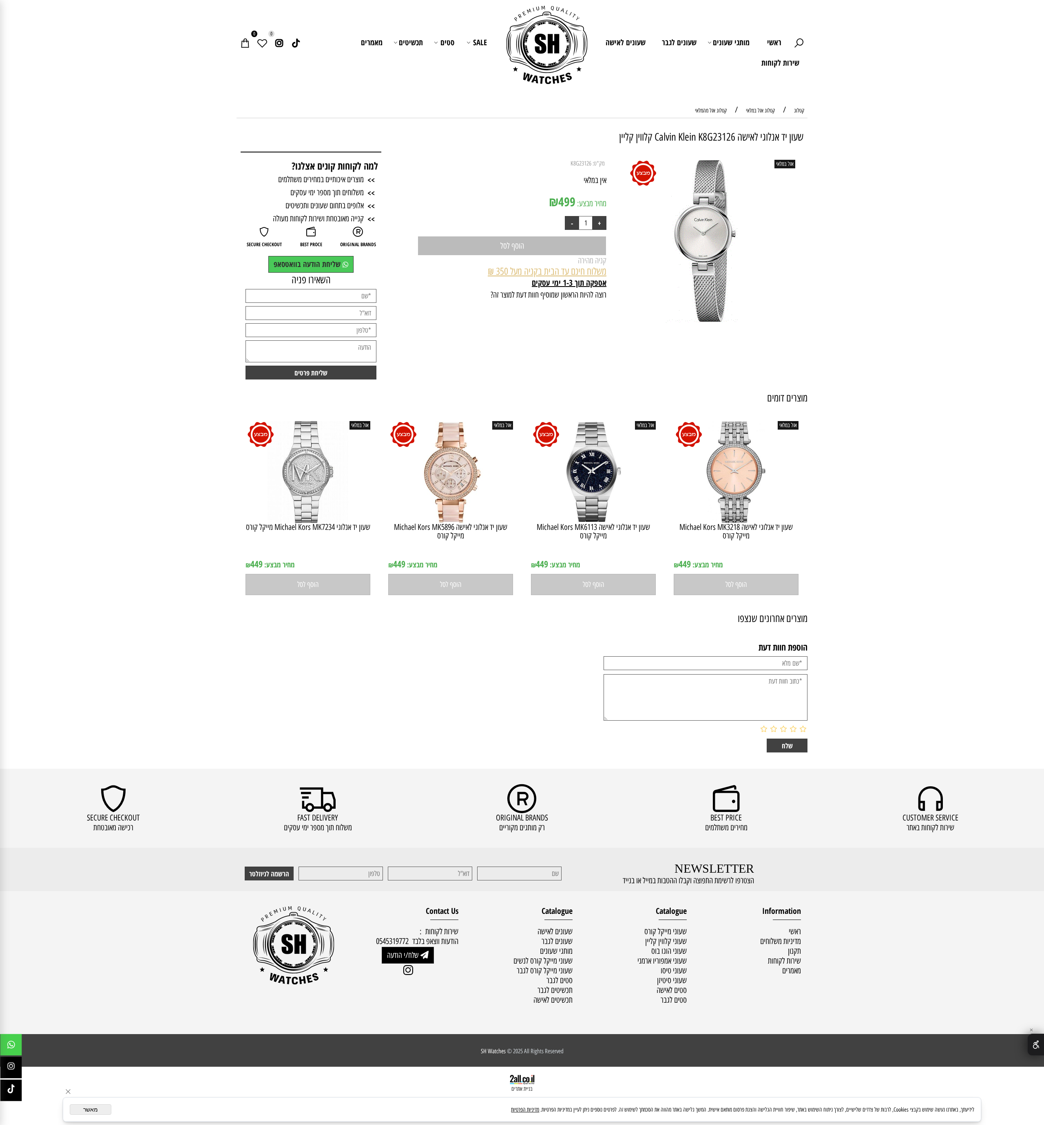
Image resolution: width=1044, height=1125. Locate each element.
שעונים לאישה (626, 42)
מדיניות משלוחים (780, 941)
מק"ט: (599, 163)
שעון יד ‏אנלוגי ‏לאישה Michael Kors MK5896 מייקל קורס (450, 531)
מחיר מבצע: (590, 203)
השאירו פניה (311, 280)
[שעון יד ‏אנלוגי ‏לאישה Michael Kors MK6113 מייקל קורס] (593, 520)
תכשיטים (411, 42)
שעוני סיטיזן (672, 980)
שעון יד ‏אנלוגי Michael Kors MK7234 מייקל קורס (308, 527)
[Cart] (245, 42)
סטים (447, 42)
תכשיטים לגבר (555, 990)
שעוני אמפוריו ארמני (662, 961)
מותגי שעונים (731, 42)
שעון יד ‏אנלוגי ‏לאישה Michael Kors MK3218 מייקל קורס (736, 531)
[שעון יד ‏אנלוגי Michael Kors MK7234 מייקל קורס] (308, 520)
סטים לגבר (674, 1000)
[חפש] (798, 42)
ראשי (774, 42)
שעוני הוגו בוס (669, 951)
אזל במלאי (785, 164)
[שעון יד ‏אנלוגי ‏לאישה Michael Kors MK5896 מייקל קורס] (451, 520)
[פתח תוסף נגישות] (1035, 1045)
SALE (480, 42)
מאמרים (372, 42)
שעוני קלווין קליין (666, 941)
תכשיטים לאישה (553, 1000)
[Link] (296, 42)
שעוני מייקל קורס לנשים (543, 961)
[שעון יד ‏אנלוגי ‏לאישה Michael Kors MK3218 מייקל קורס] (736, 520)
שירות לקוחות (780, 62)
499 (566, 201)
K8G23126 (581, 163)
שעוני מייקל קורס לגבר (545, 970)
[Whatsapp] (11, 1046)
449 (685, 564)
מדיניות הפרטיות (525, 1109)
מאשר (90, 1109)
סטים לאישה (672, 990)
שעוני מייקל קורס (665, 931)
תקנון (794, 951)
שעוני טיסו (674, 970)
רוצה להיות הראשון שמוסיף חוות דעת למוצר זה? (548, 295)
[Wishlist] (262, 42)
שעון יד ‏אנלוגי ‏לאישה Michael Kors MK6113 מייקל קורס (593, 531)
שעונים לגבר (679, 42)
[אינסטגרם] (279, 42)
